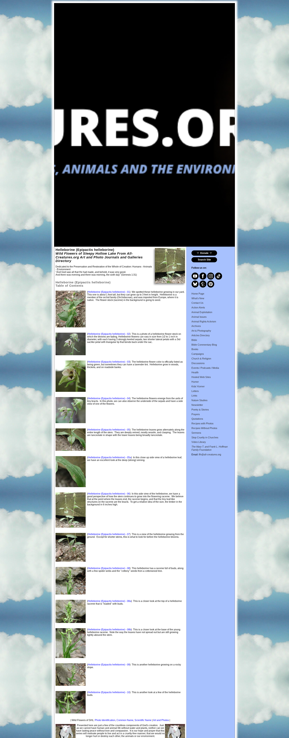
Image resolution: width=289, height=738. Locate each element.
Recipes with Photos (202, 423)
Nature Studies (199, 400)
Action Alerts (198, 307)
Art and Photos (161, 720)
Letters (195, 391)
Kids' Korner (198, 386)
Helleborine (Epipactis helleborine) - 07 (109, 534)
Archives (196, 326)
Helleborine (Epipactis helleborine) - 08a (109, 601)
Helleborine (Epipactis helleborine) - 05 (109, 429)
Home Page (197, 293)
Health (195, 372)
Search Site (204, 259)
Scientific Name (143, 720)
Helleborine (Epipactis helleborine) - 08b (109, 629)
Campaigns (197, 354)
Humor (195, 382)
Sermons (196, 433)
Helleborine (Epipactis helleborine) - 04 (109, 398)
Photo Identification (105, 720)
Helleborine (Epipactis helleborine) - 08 (109, 568)
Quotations (197, 419)
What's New (197, 298)
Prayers (195, 414)
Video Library (198, 442)
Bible (194, 340)
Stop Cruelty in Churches (204, 437)
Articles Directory (200, 335)
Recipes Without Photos (204, 428)
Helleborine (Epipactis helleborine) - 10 (109, 692)
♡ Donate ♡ (204, 253)
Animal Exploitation (201, 312)
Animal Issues (199, 317)
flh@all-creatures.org (210, 454)
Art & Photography (201, 330)
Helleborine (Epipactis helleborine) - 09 (109, 664)
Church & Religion (201, 358)
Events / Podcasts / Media (205, 368)
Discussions (198, 363)
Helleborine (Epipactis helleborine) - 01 (109, 292)
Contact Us (197, 303)
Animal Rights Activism (203, 321)
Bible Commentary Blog (204, 344)
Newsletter (197, 405)
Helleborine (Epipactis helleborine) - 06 (109, 493)
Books (194, 349)
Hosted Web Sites (201, 377)
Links (194, 395)
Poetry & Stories (200, 409)
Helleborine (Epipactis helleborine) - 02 (109, 334)
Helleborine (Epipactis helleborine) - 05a (109, 457)
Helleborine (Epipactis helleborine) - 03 (109, 361)
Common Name (125, 720)
